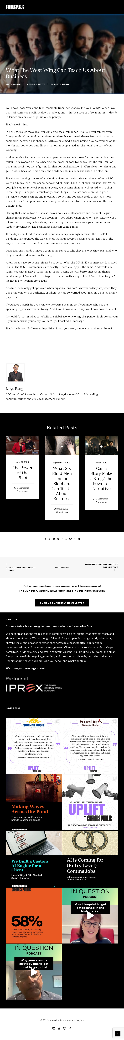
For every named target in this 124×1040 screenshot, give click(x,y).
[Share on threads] (54, 539)
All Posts (62, 567)
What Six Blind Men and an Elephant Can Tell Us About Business (62, 483)
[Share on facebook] (45, 539)
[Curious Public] (15, 6)
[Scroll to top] (117, 1033)
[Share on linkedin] (62, 539)
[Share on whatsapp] (66, 539)
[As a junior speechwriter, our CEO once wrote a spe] (90, 859)
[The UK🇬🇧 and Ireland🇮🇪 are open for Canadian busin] (34, 802)
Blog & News (37, 84)
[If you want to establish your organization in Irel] (90, 916)
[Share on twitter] (49, 539)
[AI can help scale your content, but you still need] (34, 859)
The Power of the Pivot (22, 472)
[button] (116, 7)
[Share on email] (79, 539)
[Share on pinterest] (58, 539)
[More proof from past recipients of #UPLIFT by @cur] (34, 746)
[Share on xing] (75, 539)
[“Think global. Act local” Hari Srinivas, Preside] (34, 972)
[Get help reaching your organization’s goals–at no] (90, 802)
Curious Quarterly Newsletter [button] (62, 602)
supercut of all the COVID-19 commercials (78, 262)
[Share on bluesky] (70, 539)
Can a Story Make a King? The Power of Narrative (101, 478)
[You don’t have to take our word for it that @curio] (90, 746)
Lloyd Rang (61, 84)
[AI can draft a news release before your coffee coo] (34, 916)
